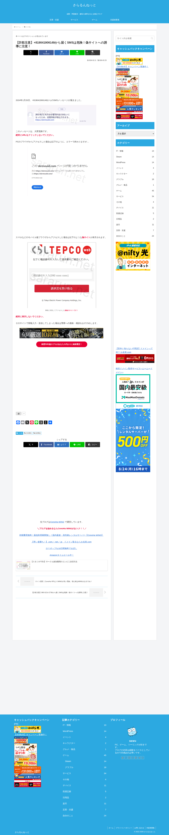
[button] (92, 52)
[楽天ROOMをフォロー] (136, 757)
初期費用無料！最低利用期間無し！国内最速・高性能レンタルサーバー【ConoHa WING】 (61, 535)
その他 (20, 433)
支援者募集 (150, 828)
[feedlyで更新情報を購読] (139, 757)
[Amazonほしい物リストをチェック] (132, 757)
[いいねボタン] (18, 413)
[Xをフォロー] (126, 757)
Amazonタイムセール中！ (62, 555)
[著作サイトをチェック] (122, 757)
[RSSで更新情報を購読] (142, 757)
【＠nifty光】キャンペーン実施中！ (132, 66)
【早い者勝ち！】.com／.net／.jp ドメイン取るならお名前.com (61, 542)
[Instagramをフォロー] (129, 757)
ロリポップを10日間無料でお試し (61, 548)
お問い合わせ (139, 828)
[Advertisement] (62, 79)
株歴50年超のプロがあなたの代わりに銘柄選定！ (61, 344)
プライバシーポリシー (124, 828)
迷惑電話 (38, 433)
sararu (132, 740)
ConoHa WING (57, 522)
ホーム (111, 828)
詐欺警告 (29, 433)
